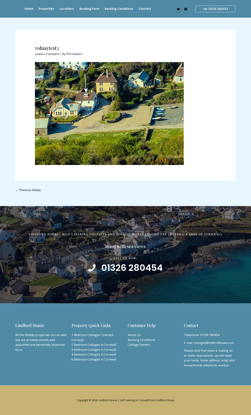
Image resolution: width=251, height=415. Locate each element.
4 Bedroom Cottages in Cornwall (93, 354)
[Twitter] (178, 9)
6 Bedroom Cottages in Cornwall (93, 359)
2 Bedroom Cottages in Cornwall (93, 345)
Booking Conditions (141, 340)
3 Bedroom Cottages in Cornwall (93, 350)
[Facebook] (185, 9)
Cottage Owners (139, 345)
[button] (213, 9)
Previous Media (28, 190)
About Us (134, 335)
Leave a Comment (47, 54)
